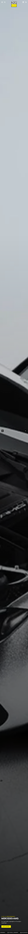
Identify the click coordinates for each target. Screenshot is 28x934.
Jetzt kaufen (6, 926)
